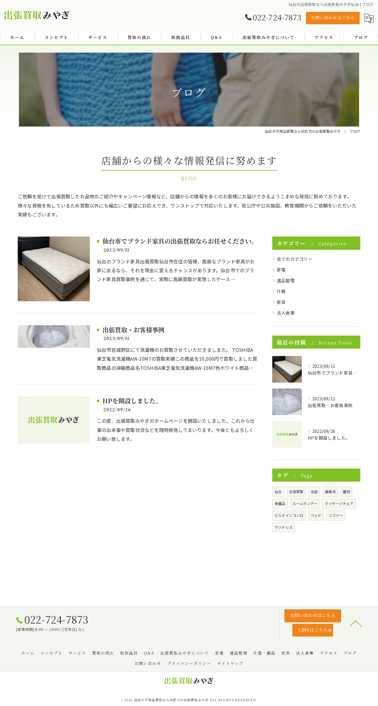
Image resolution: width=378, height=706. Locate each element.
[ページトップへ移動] (356, 623)
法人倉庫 (286, 313)
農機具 (330, 491)
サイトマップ (230, 663)
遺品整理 (286, 280)
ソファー (336, 515)
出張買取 (296, 491)
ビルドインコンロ (289, 515)
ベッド (316, 515)
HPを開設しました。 (132, 400)
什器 (281, 291)
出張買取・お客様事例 (133, 329)
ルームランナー (305, 503)
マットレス (284, 527)
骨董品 (280, 503)
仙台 (278, 491)
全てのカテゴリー (295, 259)
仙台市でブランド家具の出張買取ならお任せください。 (180, 241)
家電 (281, 269)
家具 (281, 302)
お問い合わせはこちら (333, 17)
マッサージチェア (339, 503)
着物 (346, 491)
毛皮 (314, 491)
